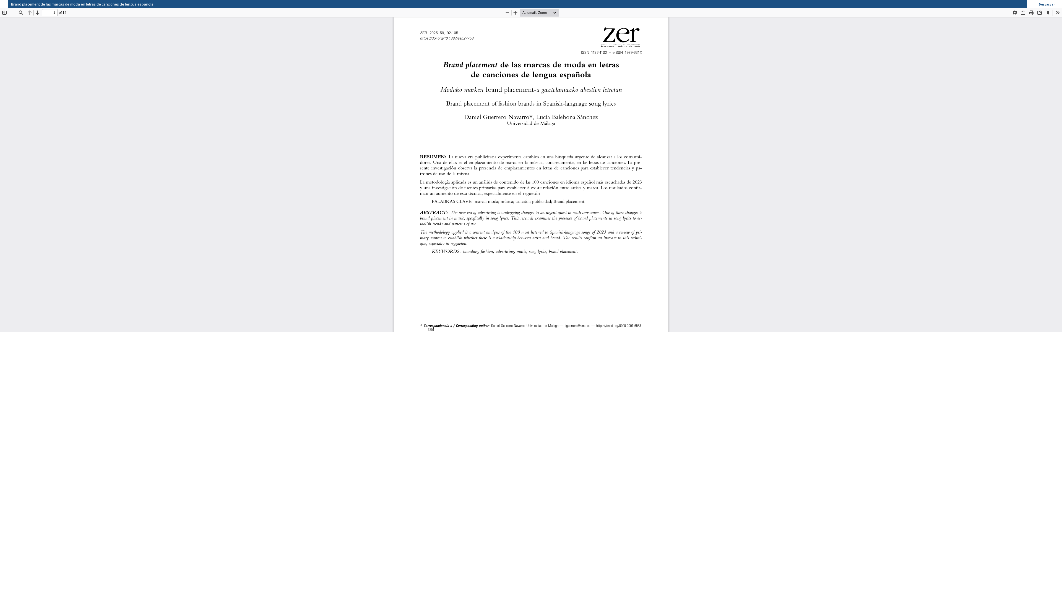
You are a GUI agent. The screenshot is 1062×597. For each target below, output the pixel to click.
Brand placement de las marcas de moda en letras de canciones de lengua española (82, 4)
